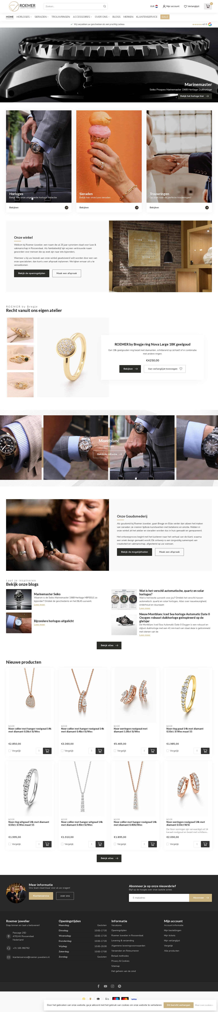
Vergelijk (16, 751)
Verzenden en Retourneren (125, 950)
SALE (165, 17)
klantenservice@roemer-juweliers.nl (31, 957)
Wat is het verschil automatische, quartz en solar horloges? (171, 592)
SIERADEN (41, 17)
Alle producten (171, 950)
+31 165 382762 (21, 948)
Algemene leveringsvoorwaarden (128, 945)
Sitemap (115, 966)
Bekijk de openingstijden (31, 273)
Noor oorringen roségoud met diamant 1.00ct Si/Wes (130, 730)
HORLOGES (23, 17)
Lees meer (39, 604)
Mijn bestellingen (172, 930)
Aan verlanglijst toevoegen (162, 368)
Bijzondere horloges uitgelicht (54, 621)
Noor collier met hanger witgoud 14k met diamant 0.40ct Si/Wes (82, 823)
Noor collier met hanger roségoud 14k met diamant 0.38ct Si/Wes (29, 730)
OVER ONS (101, 17)
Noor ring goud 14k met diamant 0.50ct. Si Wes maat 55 (184, 730)
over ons (65, 895)
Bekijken (128, 368)
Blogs (116, 17)
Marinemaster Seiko (47, 594)
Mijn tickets (169, 935)
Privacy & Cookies (120, 960)
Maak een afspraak (66, 273)
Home (10, 17)
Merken (128, 17)
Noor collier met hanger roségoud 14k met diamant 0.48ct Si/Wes (82, 730)
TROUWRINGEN (61, 17)
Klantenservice (146, 17)
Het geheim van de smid (123, 971)
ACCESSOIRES (81, 17)
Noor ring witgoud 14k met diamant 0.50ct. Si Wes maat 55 (28, 823)
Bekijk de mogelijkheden (134, 551)
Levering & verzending (122, 940)
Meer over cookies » (204, 1005)
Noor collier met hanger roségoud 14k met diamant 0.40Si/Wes (135, 823)
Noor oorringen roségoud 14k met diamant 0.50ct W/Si (185, 823)
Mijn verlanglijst (172, 940)
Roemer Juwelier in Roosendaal (127, 935)
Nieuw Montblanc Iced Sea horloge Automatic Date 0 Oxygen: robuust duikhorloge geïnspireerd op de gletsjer (174, 617)
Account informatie (173, 925)
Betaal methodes (120, 955)
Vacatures (116, 925)
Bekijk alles (107, 645)
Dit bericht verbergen (178, 1005)
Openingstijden (119, 930)
